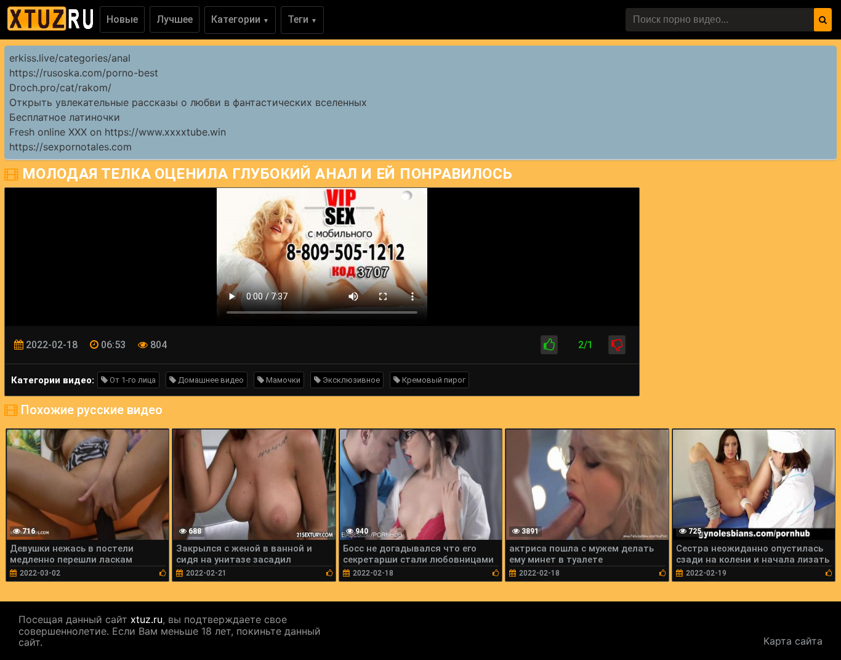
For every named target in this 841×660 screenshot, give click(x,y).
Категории (240, 19)
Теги (302, 19)
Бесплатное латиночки (64, 117)
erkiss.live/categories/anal (70, 58)
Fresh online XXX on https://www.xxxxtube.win (117, 132)
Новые (122, 19)
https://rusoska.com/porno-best (83, 73)
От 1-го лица (132, 380)
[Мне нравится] (549, 344)
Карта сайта (793, 641)
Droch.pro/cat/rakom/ (60, 87)
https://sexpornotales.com (70, 147)
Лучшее (174, 19)
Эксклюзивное (350, 380)
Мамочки (282, 380)
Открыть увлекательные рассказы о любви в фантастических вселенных (188, 102)
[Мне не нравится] (617, 344)
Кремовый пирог (432, 380)
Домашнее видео (210, 380)
